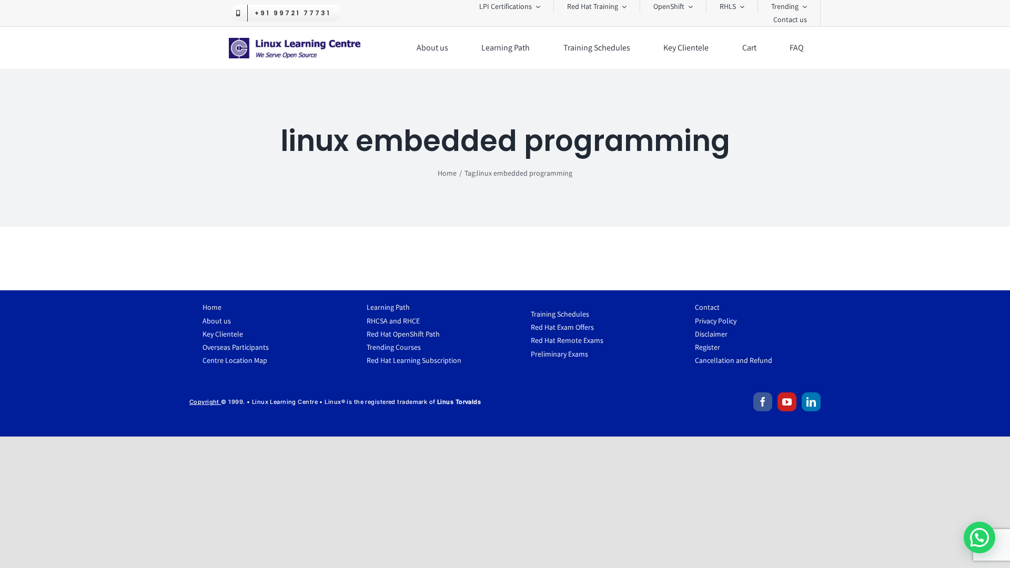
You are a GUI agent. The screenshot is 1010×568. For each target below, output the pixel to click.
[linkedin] (811, 401)
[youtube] (786, 401)
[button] (979, 537)
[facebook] (762, 401)
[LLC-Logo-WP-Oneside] (294, 41)
